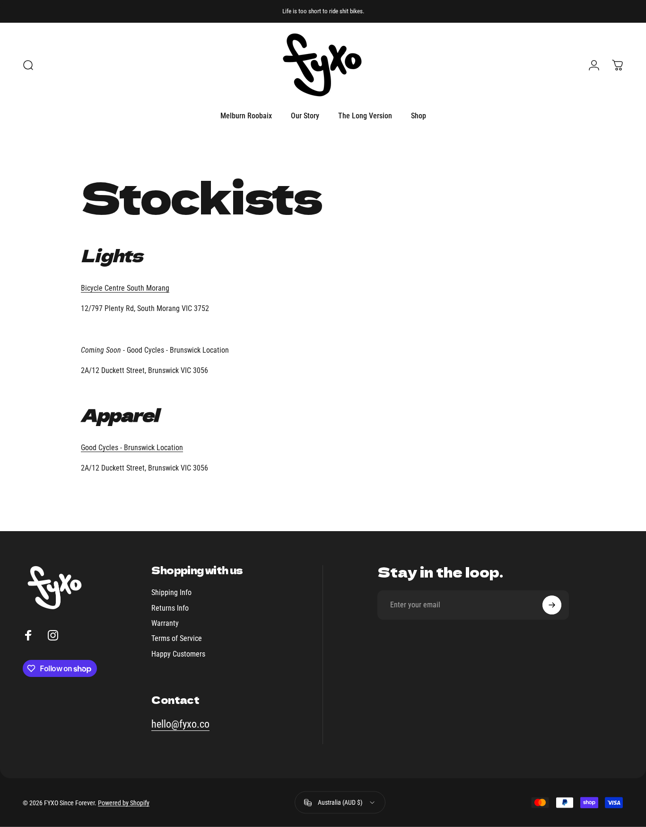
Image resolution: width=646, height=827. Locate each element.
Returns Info (170, 608)
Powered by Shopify (123, 802)
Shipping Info (171, 592)
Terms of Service (176, 638)
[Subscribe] (551, 605)
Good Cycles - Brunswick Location (132, 447)
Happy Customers (178, 653)
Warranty (165, 623)
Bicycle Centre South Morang (125, 288)
